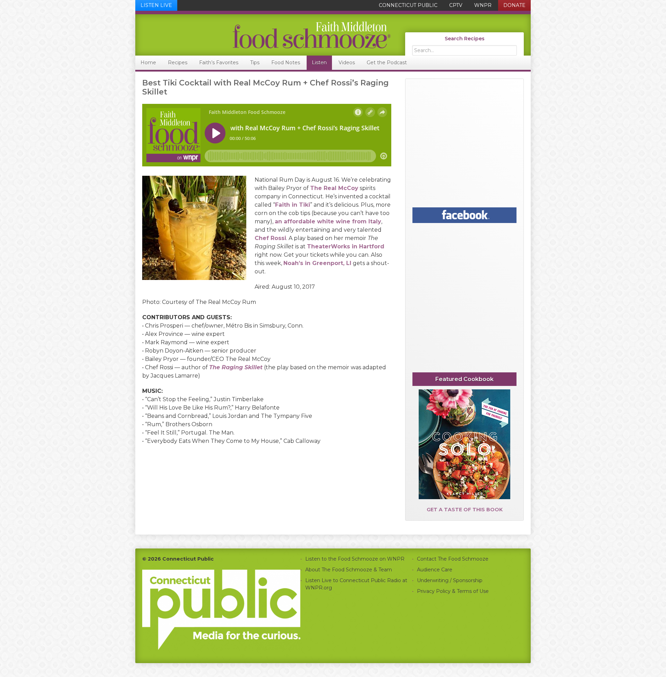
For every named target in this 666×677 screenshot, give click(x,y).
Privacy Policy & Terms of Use (453, 591)
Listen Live (156, 5)
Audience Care (434, 570)
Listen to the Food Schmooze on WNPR (354, 559)
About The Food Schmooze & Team (348, 570)
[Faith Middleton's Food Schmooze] (263, 35)
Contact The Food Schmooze (452, 559)
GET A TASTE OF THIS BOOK (465, 509)
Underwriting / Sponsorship (450, 580)
